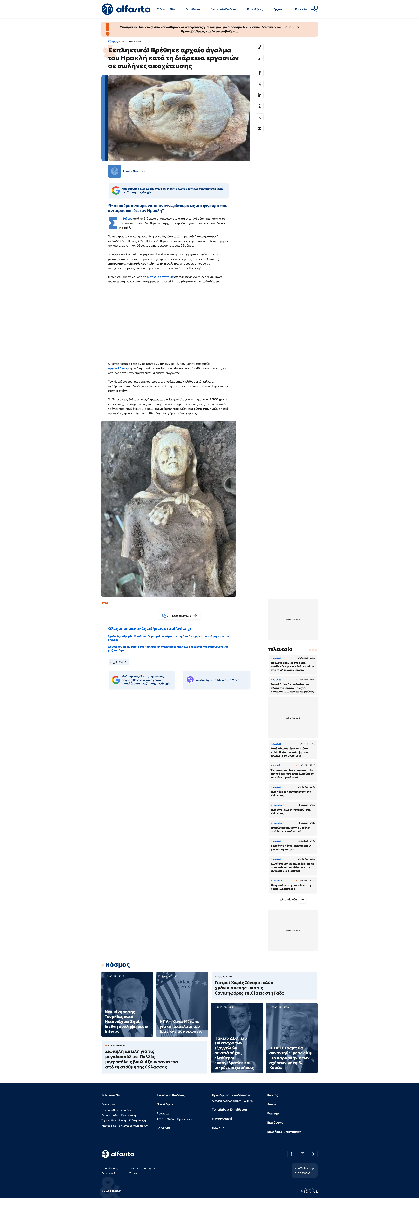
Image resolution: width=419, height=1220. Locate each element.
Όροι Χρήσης (109, 1168)
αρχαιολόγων (117, 368)
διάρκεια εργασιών (160, 277)
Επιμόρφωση (276, 1122)
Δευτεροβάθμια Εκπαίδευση (118, 1115)
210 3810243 (302, 1173)
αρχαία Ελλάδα (119, 662)
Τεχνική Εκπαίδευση (113, 1120)
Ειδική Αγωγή (137, 1120)
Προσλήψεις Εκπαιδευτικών (231, 1095)
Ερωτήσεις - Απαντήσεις (284, 1132)
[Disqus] (181, 742)
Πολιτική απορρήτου (142, 1168)
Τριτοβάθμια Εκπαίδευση (229, 1109)
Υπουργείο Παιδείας (223, 9)
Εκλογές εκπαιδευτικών (133, 1125)
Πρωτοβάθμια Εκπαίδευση (117, 1110)
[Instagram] (302, 1154)
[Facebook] (259, 73)
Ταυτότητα (135, 1173)
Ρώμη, (127, 218)
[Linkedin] (259, 95)
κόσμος (118, 964)
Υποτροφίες (108, 1125)
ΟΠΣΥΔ (248, 1100)
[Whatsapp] (259, 117)
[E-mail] (259, 128)
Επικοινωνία (109, 1173)
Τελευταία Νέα (166, 9)
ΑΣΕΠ (160, 1119)
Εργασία (279, 9)
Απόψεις (273, 1104)
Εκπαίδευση (193, 9)
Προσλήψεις (184, 1119)
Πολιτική (218, 1128)
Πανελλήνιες (255, 9)
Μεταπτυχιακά (222, 1119)
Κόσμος (113, 41)
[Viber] (259, 106)
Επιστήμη (274, 1113)
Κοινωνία (301, 9)
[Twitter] (259, 84)
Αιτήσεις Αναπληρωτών (226, 1100)
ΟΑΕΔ (170, 1119)
